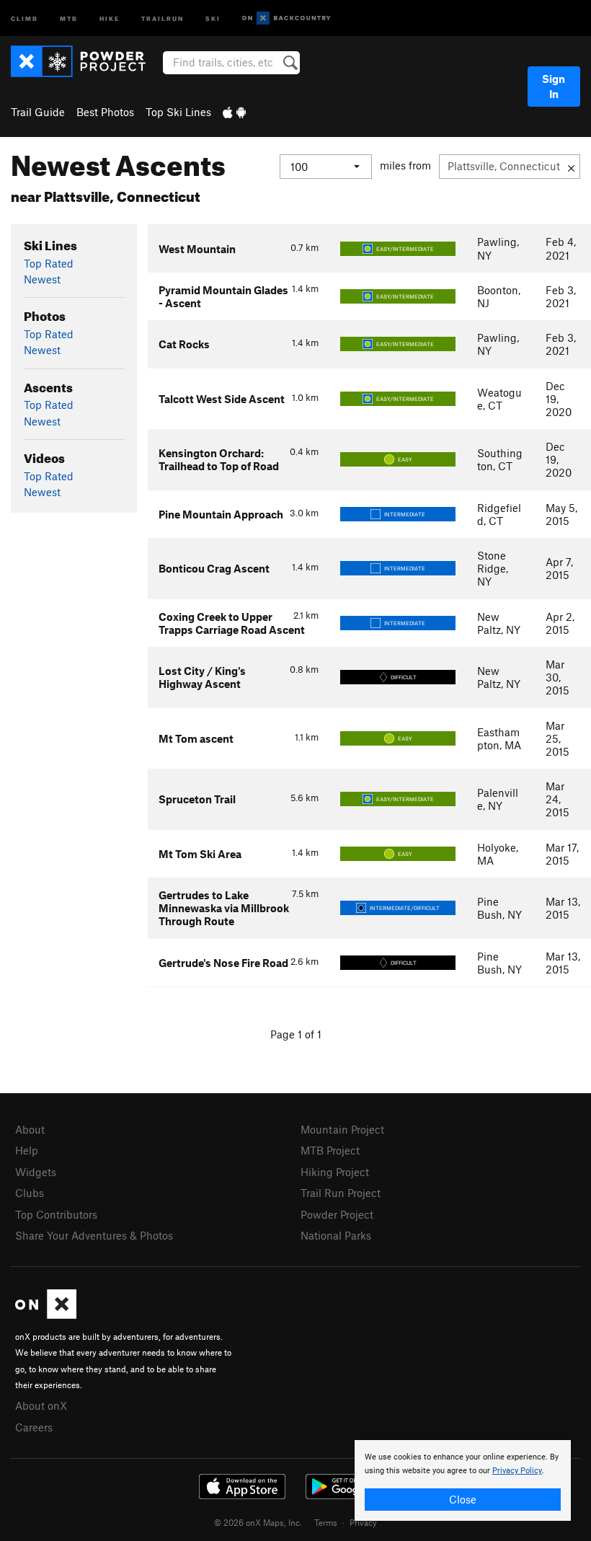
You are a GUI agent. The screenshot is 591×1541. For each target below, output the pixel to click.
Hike (109, 17)
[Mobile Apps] (234, 111)
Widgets (35, 1171)
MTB (69, 17)
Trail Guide (38, 111)
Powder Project (337, 1214)
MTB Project (330, 1150)
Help (26, 1150)
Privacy (363, 1522)
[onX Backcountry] (286, 18)
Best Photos (105, 111)
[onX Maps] (45, 1314)
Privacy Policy (517, 1470)
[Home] (85, 61)
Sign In (553, 86)
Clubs (29, 1192)
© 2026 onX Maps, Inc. (258, 1522)
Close (462, 1499)
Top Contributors (56, 1214)
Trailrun (162, 17)
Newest (42, 279)
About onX (41, 1405)
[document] (463, 1480)
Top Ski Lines (178, 111)
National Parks (336, 1235)
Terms (325, 1522)
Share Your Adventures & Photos (94, 1235)
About (30, 1129)
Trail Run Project (341, 1192)
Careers (34, 1427)
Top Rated (49, 263)
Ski (213, 17)
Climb (24, 17)
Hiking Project (335, 1171)
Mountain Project (342, 1129)
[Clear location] (571, 167)
